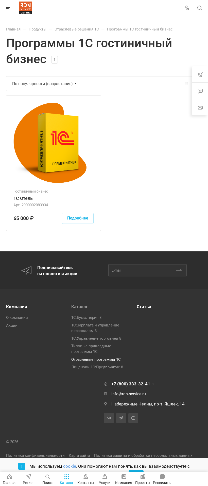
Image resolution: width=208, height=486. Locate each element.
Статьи (144, 306)
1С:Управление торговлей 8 (96, 338)
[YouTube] (133, 418)
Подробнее (77, 218)
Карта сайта (79, 455)
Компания (16, 306)
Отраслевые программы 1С (96, 359)
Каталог (79, 306)
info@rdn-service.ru (128, 393)
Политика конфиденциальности (35, 455)
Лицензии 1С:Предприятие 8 (97, 367)
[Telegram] (121, 418)
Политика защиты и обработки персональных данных (143, 455)
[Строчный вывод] (186, 84)
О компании (17, 317)
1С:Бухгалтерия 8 (86, 317)
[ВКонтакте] (109, 418)
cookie (69, 466)
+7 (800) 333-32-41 (130, 383)
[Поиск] (199, 8)
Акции (12, 325)
